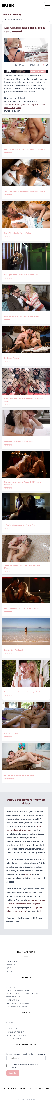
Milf (6, 107)
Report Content (14, 1029)
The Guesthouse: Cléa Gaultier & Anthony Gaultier (25, 191)
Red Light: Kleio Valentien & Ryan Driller (21, 274)
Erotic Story (12, 962)
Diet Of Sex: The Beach (13, 650)
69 (46, 104)
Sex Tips (9, 971)
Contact (10, 1022)
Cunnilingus (30, 104)
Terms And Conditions (16, 1035)
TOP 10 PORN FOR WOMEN (17, 1003)
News (8, 968)
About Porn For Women (17, 990)
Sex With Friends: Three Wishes (17, 233)
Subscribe (13, 1073)
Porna (18, 107)
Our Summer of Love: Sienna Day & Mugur (21, 608)
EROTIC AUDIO (12, 1000)
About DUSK (12, 987)
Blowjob (21, 104)
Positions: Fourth (11, 358)
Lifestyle (10, 965)
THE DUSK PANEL (13, 997)
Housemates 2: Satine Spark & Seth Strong (21, 316)
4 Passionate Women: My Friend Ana (19, 525)
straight (13, 104)
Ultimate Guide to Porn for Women (23, 994)
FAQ (8, 1026)
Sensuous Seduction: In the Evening (18, 441)
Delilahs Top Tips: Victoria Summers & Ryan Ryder (25, 149)
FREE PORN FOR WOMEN (17, 1006)
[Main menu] (47, 5)
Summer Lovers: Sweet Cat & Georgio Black (22, 692)
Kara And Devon (11, 733)
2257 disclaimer (13, 1038)
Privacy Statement (15, 1032)
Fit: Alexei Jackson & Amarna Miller (19, 775)
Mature (11, 107)
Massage (40, 104)
